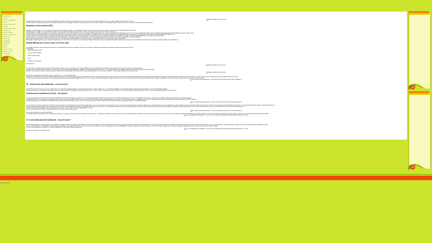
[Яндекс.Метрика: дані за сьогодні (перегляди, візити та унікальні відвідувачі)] (5, 182)
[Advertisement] (41, 5)
